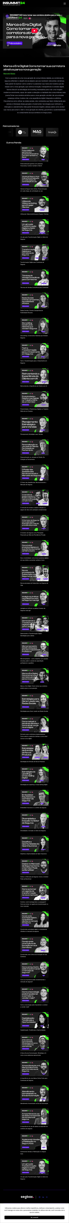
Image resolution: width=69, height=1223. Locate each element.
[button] (64, 3)
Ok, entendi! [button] (34, 1217)
